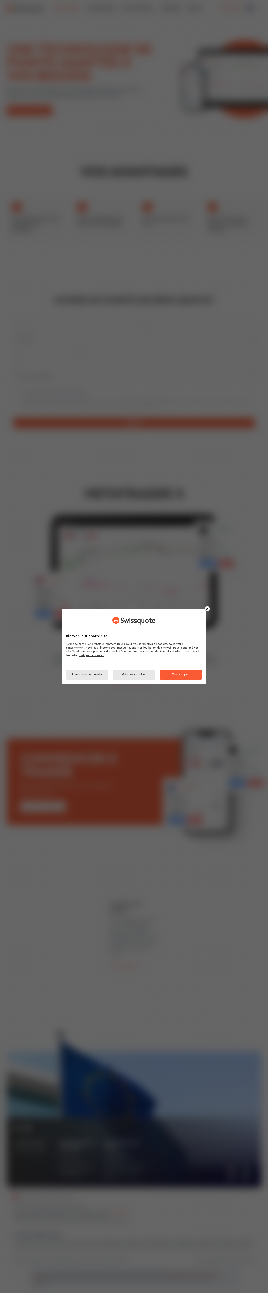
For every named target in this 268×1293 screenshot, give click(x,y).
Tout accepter (180, 674)
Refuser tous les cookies (87, 674)
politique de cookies (91, 655)
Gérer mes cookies (134, 674)
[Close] (207, 608)
